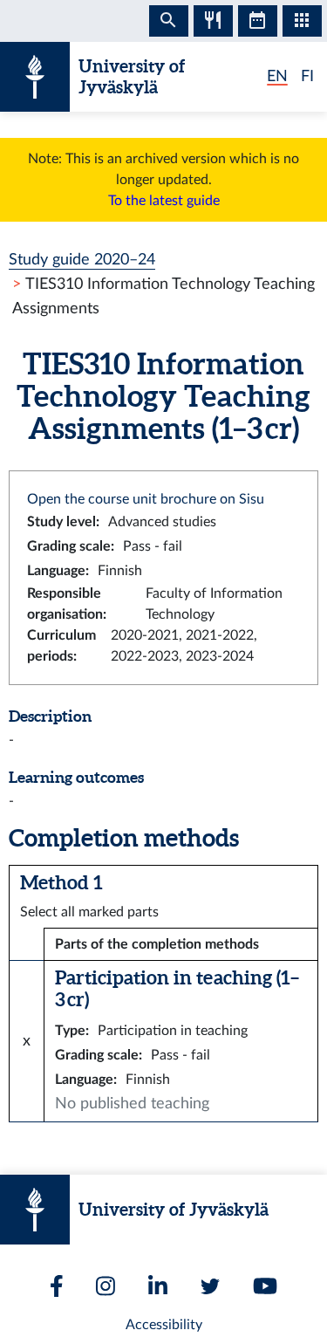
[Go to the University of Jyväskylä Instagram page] (105, 1286)
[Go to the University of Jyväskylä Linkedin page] (157, 1286)
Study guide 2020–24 (82, 259)
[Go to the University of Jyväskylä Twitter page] (210, 1286)
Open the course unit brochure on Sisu (145, 499)
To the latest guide (164, 201)
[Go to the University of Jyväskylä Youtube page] (265, 1286)
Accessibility (164, 1325)
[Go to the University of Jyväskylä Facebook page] (57, 1286)
